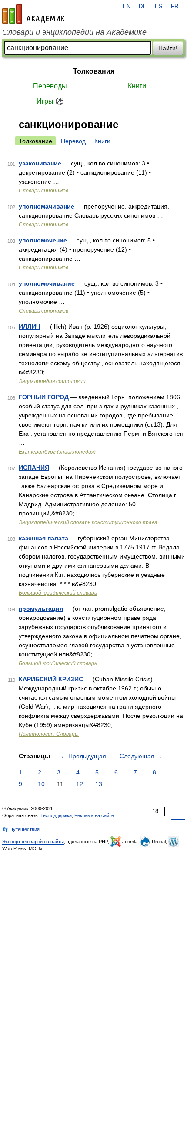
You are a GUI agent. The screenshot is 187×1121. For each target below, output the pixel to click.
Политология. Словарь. (49, 734)
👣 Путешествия (21, 829)
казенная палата (43, 538)
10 (41, 784)
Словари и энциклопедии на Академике (74, 32)
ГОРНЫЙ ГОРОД (44, 397)
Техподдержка (56, 815)
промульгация (41, 608)
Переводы (50, 86)
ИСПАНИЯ (34, 467)
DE (143, 6)
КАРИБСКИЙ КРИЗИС (51, 679)
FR (174, 6)
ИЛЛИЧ (29, 326)
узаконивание (40, 163)
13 (98, 784)
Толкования (93, 71)
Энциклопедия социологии (52, 381)
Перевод (73, 141)
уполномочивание (47, 283)
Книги (137, 86)
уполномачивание (46, 206)
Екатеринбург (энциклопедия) (57, 452)
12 (79, 784)
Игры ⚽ (50, 101)
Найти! (167, 48)
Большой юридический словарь (58, 593)
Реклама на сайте (94, 815)
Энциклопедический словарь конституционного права (88, 522)
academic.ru (33, 14)
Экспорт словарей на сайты (33, 841)
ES (159, 6)
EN (126, 6)
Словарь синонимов (43, 191)
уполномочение (43, 240)
